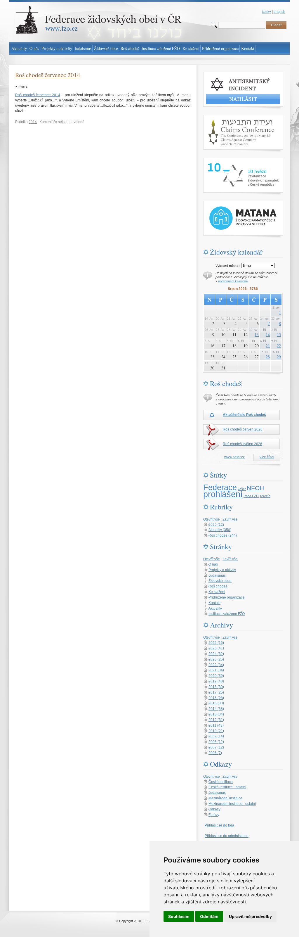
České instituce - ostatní (227, 787)
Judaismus (217, 575)
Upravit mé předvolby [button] (250, 916)
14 (268, 334)
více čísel (267, 457)
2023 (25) (216, 659)
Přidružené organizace (226, 597)
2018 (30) (216, 687)
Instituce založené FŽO (226, 614)
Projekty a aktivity (222, 570)
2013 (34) (216, 714)
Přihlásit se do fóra (219, 825)
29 (279, 356)
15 (279, 334)
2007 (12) (216, 747)
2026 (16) (216, 643)
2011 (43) (216, 725)
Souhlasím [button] (179, 916)
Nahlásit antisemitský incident (226, 74)
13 (257, 334)
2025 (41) (216, 648)
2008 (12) (216, 742)
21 (268, 345)
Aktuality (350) (219, 530)
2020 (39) (216, 676)
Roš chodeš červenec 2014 (47, 75)
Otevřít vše (211, 519)
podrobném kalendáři (233, 281)
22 (279, 345)
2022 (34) (216, 665)
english (279, 12)
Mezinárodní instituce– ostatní (232, 804)
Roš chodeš (217, 586)
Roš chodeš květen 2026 (242, 444)
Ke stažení (216, 592)
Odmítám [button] (209, 916)
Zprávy (213, 815)
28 (268, 356)
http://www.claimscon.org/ (223, 117)
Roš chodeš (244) (222, 535)
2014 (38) (216, 709)
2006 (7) (215, 753)
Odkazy (214, 809)
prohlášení (223, 494)
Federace (220, 487)
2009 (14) (216, 736)
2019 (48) (216, 681)
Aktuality (215, 608)
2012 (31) (216, 720)
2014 (33, 122)
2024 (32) (216, 654)
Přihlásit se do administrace (226, 836)
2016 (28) (216, 698)
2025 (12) (216, 525)
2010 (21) (216, 731)
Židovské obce (220, 581)
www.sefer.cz (234, 457)
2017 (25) (216, 692)
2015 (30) (216, 703)
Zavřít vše (230, 519)
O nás (213, 564)
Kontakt (214, 603)
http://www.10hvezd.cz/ (221, 160)
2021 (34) (216, 670)
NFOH (255, 488)
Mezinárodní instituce (225, 798)
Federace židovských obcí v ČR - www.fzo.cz (44, 3)
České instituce (220, 782)
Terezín (265, 496)
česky (266, 12)
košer (242, 489)
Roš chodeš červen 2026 (243, 429)
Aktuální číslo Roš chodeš (244, 415)
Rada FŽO (251, 496)
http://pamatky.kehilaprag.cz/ (225, 203)
